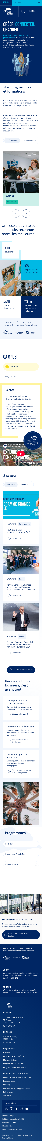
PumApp (6, 1085)
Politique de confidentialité (13, 1119)
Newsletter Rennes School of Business (19, 935)
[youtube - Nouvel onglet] (26, 1109)
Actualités (7, 1096)
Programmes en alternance (14, 1067)
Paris (13, 377)
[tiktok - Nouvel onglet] (21, 1108)
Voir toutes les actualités (23, 670)
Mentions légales (9, 1115)
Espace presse (9, 1081)
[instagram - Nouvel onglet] (11, 1108)
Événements (8, 1092)
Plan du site (7, 1126)
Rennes (14, 367)
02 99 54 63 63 (9, 1026)
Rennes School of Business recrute (17, 1077)
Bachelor (6, 1053)
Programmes (9, 1049)
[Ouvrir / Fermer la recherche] (23, 11)
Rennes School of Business (15, 1073)
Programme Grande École (13, 1056)
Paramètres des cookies (12, 1129)
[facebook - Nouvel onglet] (16, 1108)
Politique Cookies (9, 1122)
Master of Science (10, 1060)
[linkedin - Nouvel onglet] (6, 1108)
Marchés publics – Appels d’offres (16, 1088)
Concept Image (8, 1138)
